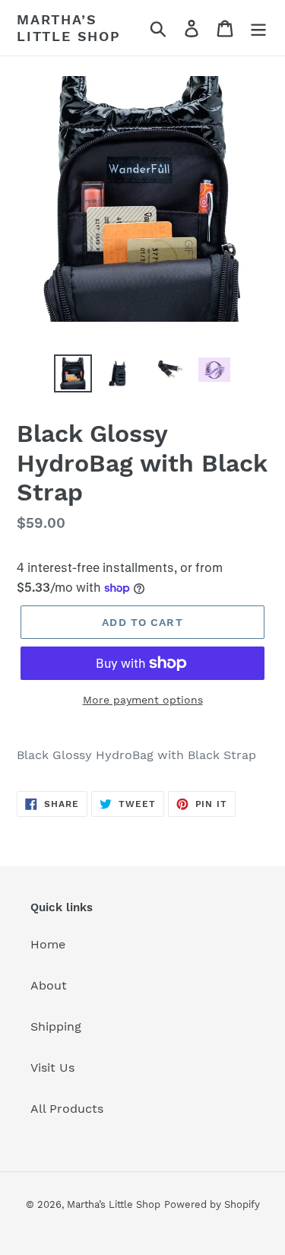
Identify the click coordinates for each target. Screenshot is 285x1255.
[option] (73, 373)
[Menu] (258, 28)
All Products (66, 1108)
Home (47, 944)
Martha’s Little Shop (69, 27)
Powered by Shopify (212, 1204)
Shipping (55, 1026)
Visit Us (52, 1067)
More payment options (143, 700)
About (48, 985)
